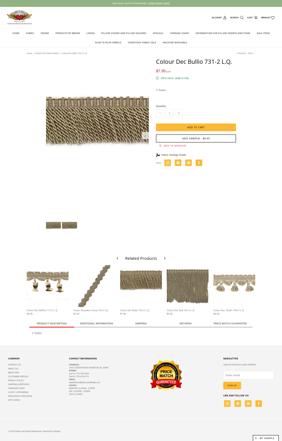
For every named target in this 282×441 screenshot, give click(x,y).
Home (15, 33)
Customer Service (18, 376)
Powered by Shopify (51, 431)
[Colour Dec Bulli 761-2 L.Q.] (188, 286)
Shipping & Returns (18, 384)
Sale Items (263, 33)
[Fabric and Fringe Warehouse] (20, 17)
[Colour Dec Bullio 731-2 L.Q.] (141, 286)
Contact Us (14, 365)
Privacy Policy (16, 380)
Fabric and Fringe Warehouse (28, 431)
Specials (158, 33)
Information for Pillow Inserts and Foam (223, 33)
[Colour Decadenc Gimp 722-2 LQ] (94, 286)
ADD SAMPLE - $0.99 (196, 138)
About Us (13, 369)
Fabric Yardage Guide (173, 154)
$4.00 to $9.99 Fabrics (108, 42)
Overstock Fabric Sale (142, 42)
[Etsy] (248, 404)
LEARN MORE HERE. (159, 3)
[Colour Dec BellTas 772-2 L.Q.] (48, 286)
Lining (90, 33)
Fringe (45, 33)
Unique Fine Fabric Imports (47, 53)
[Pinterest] (238, 404)
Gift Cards (14, 400)
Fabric (30, 33)
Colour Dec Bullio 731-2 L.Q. (74, 53)
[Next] (145, 135)
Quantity (161, 106)
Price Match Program (20, 396)
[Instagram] (227, 404)
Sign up (232, 385)
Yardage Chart (179, 33)
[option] (97, 135)
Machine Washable (175, 42)
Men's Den (13, 372)
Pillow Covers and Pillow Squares (123, 33)
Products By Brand (67, 33)
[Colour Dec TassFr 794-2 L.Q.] (234, 286)
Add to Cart (196, 127)
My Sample (267, 438)
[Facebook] (259, 404)
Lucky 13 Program (18, 392)
